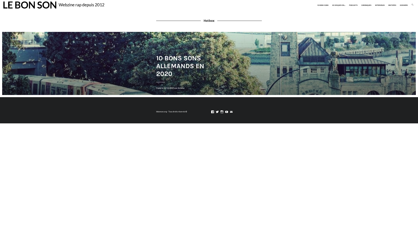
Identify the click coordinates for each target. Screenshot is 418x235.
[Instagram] (222, 111)
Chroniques (366, 5)
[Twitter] (217, 111)
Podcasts (353, 5)
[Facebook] (212, 111)
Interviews (380, 5)
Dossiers (404, 5)
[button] (412, 4)
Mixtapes (392, 5)
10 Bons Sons (323, 5)
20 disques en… (338, 5)
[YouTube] (226, 111)
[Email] (231, 111)
